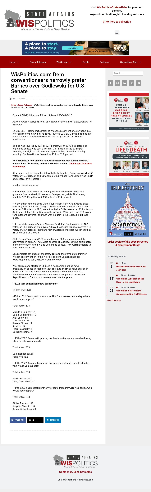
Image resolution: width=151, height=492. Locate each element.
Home (13, 105)
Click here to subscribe (117, 21)
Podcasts (105, 62)
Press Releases (38, 62)
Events (85, 62)
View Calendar (114, 300)
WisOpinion (62, 62)
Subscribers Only (129, 62)
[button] (117, 32)
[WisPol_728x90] (75, 47)
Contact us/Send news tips (75, 471)
